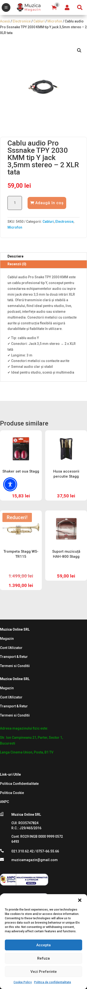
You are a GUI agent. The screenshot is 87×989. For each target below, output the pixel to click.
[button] (79, 900)
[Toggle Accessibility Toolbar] (10, 484)
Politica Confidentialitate (19, 784)
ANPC (4, 802)
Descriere (15, 256)
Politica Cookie (12, 793)
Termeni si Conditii (15, 666)
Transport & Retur (14, 657)
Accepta (43, 945)
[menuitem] (6, 7)
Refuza (43, 958)
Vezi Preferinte (43, 971)
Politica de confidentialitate (52, 982)
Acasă (5, 21)
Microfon (54, 21)
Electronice (22, 21)
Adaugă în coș (49, 203)
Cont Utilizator (11, 648)
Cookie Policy (23, 982)
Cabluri (39, 21)
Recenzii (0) (16, 264)
